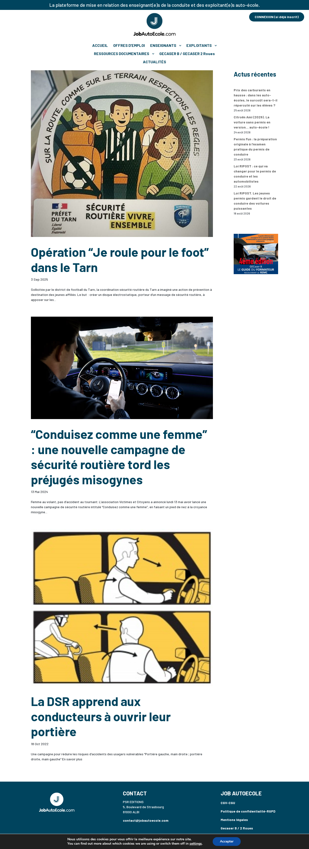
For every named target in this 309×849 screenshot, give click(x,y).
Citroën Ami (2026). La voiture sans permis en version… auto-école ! (252, 122)
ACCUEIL (100, 45)
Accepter (226, 841)
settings (196, 844)
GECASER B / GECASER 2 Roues (187, 53)
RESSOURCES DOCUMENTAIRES (121, 53)
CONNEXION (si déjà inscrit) (277, 17)
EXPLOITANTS (199, 45)
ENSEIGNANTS (163, 45)
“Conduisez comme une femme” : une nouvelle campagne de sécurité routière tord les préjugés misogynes (119, 456)
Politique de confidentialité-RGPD (248, 811)
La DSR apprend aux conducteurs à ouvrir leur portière (101, 716)
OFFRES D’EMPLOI (129, 45)
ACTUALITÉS (154, 61)
